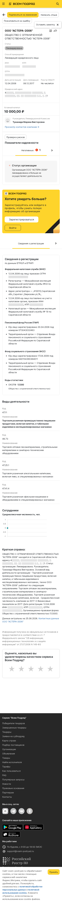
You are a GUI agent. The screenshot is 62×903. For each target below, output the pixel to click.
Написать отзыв (49, 15)
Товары (6, 758)
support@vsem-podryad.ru (20, 851)
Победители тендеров (13, 723)
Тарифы (6, 766)
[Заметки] (50, 31)
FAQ (4, 775)
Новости (6, 784)
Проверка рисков (15, 137)
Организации (9, 749)
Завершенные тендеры (14, 727)
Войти (12, 227)
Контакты (7, 797)
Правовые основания (13, 788)
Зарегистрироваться (21, 219)
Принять (53, 872)
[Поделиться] (55, 31)
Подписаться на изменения (23, 14)
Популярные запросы (13, 779)
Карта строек (9, 740)
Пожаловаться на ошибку (17, 21)
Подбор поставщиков (13, 745)
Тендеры (6, 732)
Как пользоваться (11, 771)
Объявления (8, 753)
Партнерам (8, 792)
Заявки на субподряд (13, 736)
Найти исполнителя (12, 762)
